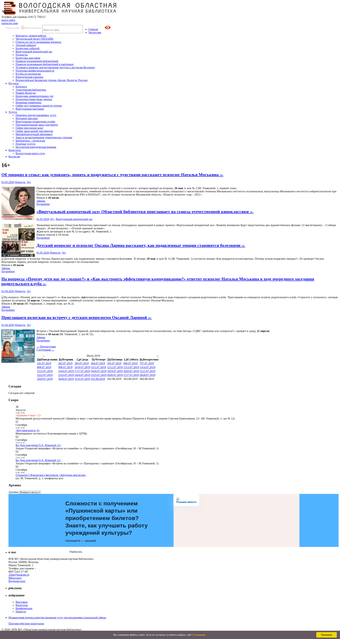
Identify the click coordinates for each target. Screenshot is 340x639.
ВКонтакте (15, 577)
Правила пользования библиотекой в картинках (45, 64)
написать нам (9, 23)
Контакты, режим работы (31, 35)
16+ (29, 182)
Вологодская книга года (30, 153)
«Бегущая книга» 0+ (28, 430)
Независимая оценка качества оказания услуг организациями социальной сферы (57, 617)
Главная (93, 29)
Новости (20, 182)
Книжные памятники (28, 102)
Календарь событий (27, 48)
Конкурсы (14, 150)
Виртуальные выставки (30, 108)
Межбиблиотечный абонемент (34, 134)
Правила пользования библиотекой (37, 61)
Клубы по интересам (28, 73)
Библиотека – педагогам (30, 140)
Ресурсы (13, 83)
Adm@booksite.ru (18, 574)
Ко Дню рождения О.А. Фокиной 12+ (38, 445)
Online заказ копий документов (34, 131)
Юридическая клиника (29, 76)
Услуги (12, 111)
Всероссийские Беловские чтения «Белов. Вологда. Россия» (52, 80)
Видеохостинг (17, 581)
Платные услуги (25, 143)
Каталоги (21, 86)
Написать (76, 551)
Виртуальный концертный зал (34, 51)
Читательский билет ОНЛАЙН (34, 38)
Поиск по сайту (12, 28)
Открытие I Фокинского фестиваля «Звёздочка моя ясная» (51, 475)
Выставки (22, 601)
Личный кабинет (26, 45)
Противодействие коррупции (26, 623)
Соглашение (198, 635)
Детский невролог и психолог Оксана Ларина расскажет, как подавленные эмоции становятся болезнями (140, 245)
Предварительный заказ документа (37, 124)
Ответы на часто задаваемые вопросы (38, 41)
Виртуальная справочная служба (35, 121)
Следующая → (45, 349)
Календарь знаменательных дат (34, 96)
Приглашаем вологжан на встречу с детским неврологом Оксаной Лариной (76, 317)
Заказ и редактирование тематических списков (44, 137)
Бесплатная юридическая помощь (36, 146)
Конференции (24, 608)
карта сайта (8, 20)
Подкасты (22, 54)
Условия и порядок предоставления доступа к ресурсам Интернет (55, 67)
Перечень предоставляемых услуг (36, 115)
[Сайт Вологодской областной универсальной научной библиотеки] (59, 13)
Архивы (13, 492)
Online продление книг (29, 127)
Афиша (40, 200)
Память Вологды (26, 92)
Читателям (94, 32)
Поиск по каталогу (33, 28)
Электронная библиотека (31, 89)
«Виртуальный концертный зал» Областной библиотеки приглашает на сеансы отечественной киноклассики (145, 211)
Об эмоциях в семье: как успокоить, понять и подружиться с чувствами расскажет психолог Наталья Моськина (112, 174)
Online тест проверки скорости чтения (39, 105)
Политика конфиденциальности (35, 70)
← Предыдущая (46, 346)
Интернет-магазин (27, 118)
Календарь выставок (28, 57)
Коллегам (14, 156)
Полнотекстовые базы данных (34, 99)
